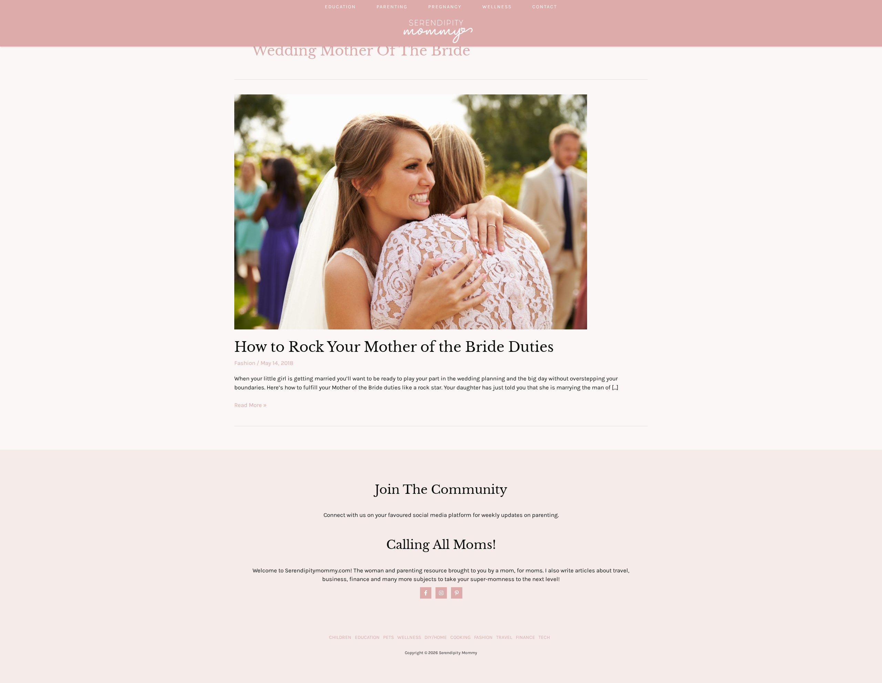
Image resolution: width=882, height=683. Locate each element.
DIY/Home (435, 637)
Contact (544, 7)
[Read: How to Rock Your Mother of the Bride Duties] (410, 211)
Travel (504, 637)
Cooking (460, 637)
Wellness (497, 7)
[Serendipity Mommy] (438, 30)
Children (340, 637)
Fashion (244, 362)
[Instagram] (441, 593)
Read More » (250, 405)
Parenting (392, 7)
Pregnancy (445, 7)
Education (340, 7)
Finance (525, 637)
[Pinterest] (456, 593)
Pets (388, 637)
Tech (544, 637)
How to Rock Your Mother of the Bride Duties (394, 347)
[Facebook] (425, 593)
